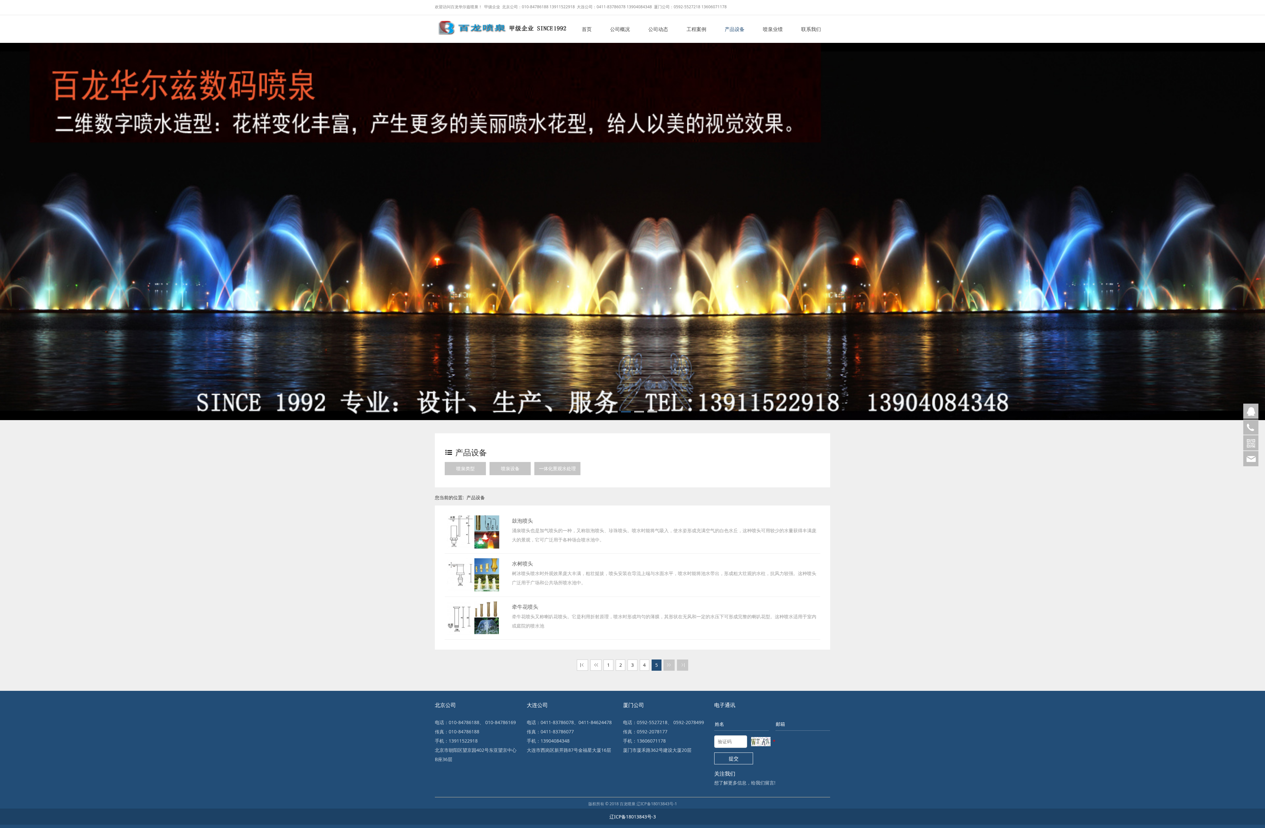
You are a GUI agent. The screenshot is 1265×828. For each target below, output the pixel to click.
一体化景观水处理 (557, 468)
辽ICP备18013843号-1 (656, 804)
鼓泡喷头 (522, 520)
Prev (15, 223)
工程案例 (696, 29)
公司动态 (658, 29)
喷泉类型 (465, 468)
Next (1250, 223)
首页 (587, 29)
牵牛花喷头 (525, 606)
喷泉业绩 (773, 29)
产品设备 (735, 29)
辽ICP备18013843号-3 (632, 816)
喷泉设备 (510, 468)
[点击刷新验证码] (760, 741)
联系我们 (811, 29)
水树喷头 (522, 563)
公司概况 (620, 29)
